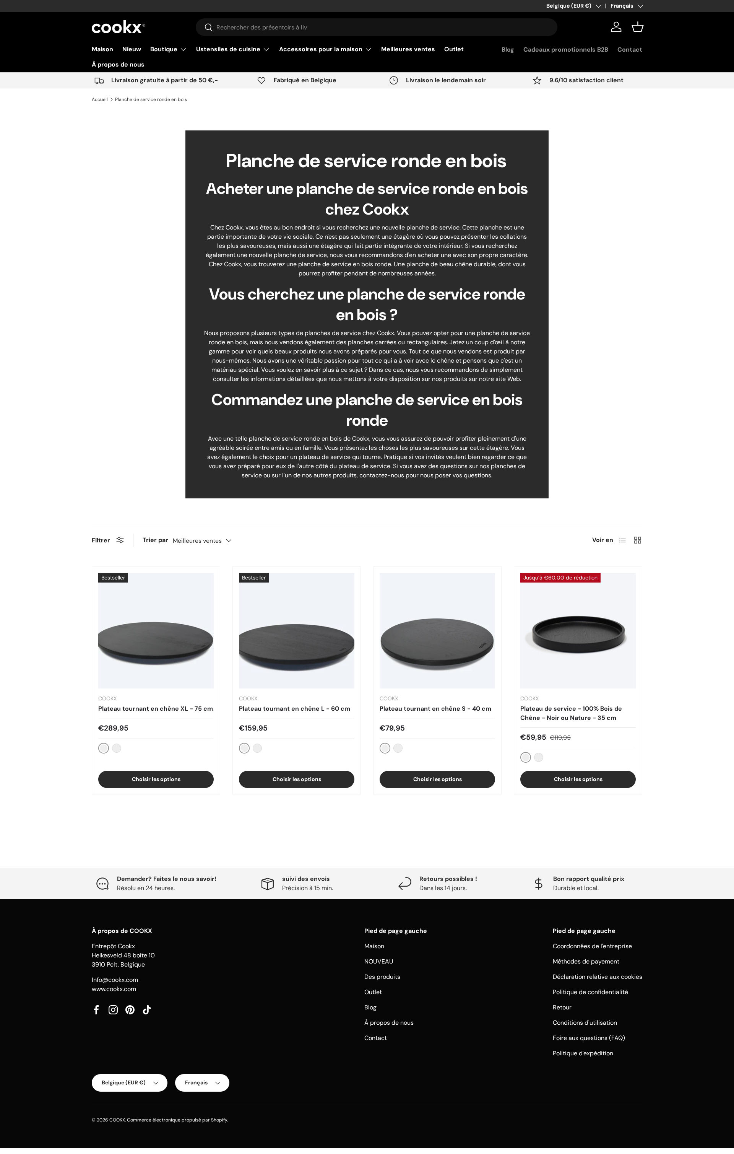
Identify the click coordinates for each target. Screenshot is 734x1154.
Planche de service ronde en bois (151, 99)
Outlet (454, 49)
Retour (562, 1007)
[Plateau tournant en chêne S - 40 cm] (437, 630)
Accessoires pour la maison (320, 49)
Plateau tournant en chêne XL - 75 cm (155, 709)
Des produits (382, 977)
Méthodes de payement (586, 961)
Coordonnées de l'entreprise (592, 946)
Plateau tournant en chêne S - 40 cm (435, 709)
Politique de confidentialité (590, 992)
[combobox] (376, 27)
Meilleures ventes (408, 49)
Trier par (155, 540)
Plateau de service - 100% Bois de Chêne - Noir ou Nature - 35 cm (571, 713)
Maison (102, 49)
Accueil (100, 99)
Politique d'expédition (583, 1053)
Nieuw (131, 49)
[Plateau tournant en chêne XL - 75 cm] (156, 630)
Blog (508, 50)
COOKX (117, 1120)
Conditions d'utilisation (585, 1023)
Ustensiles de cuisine (228, 49)
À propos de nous (118, 64)
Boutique (163, 49)
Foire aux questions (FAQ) (589, 1038)
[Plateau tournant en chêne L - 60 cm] (296, 630)
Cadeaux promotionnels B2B (565, 50)
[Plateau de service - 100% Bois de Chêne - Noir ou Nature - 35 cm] (578, 630)
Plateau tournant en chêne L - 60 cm (294, 709)
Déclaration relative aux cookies (597, 977)
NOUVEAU (378, 961)
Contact (629, 50)
